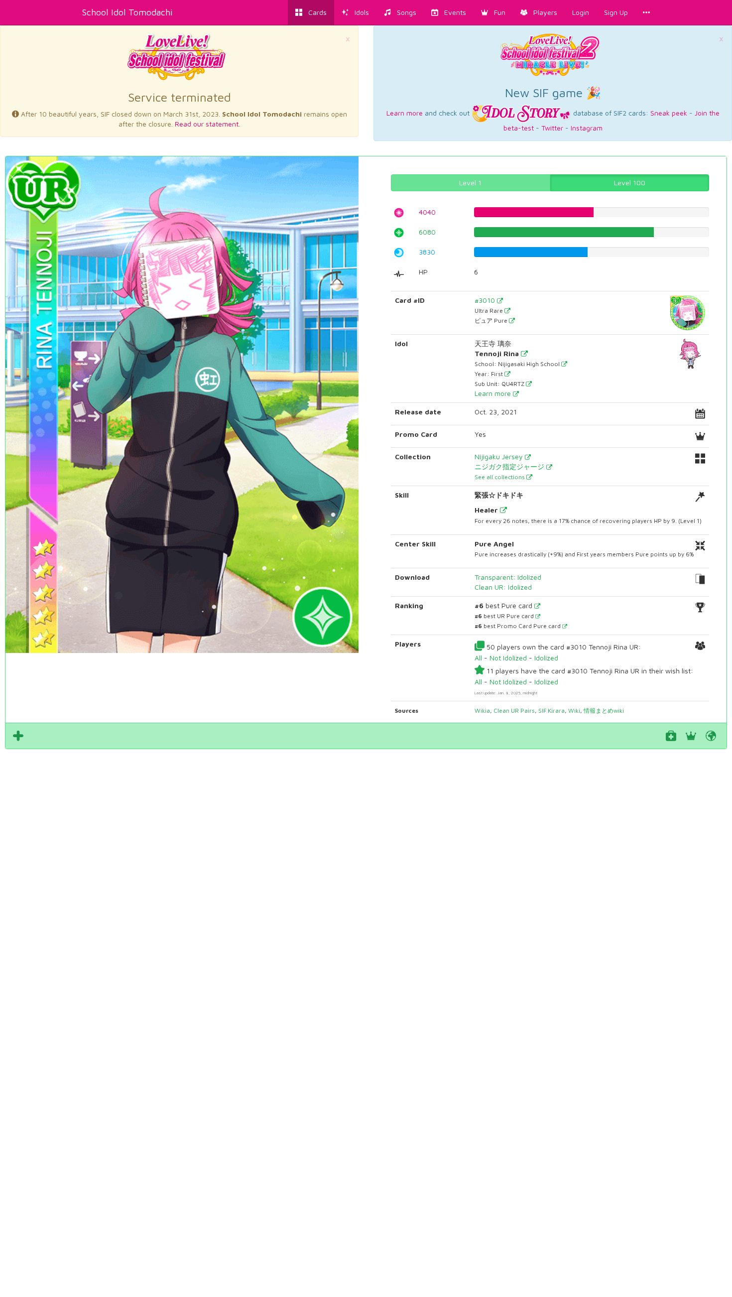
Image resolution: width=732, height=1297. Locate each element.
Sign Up (616, 12)
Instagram (587, 128)
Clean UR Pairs (514, 710)
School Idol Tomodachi (127, 12)
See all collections (500, 477)
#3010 (486, 300)
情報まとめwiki (604, 710)
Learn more (404, 113)
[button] (493, 12)
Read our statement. (207, 124)
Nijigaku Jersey (500, 456)
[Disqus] (366, 888)
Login (580, 12)
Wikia (482, 710)
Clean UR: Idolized (503, 587)
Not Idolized (508, 657)
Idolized (546, 657)
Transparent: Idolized (508, 577)
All (478, 657)
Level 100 (629, 182)
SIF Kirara (551, 710)
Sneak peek (668, 113)
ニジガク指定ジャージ (510, 466)
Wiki (574, 710)
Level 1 (470, 182)
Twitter (552, 128)
